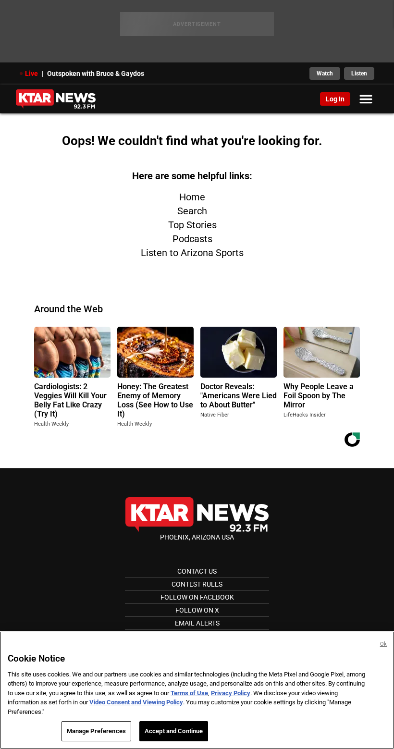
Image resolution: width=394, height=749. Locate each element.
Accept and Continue (174, 731)
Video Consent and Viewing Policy (136, 702)
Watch (325, 73)
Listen (359, 73)
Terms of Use (189, 693)
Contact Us (197, 571)
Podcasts (192, 239)
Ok (383, 644)
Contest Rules (197, 584)
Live (31, 73)
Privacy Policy (230, 693)
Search (192, 211)
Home (192, 197)
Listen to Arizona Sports (192, 252)
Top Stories (192, 225)
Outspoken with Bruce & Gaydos (95, 73)
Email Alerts (197, 623)
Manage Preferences (96, 731)
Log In (335, 99)
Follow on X (197, 610)
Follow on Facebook (197, 597)
